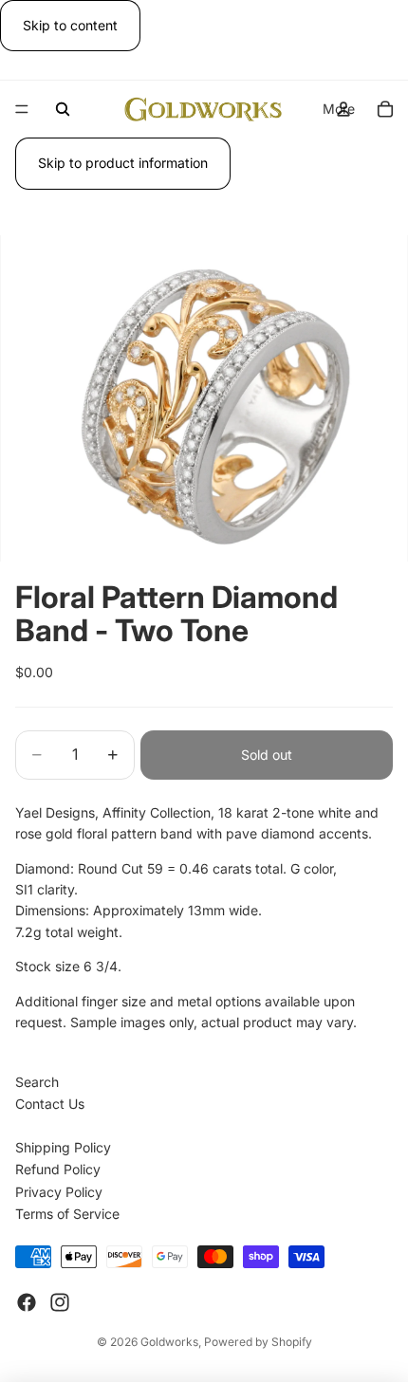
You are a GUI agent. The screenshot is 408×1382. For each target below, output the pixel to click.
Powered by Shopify (258, 1342)
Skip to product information (123, 163)
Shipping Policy (63, 1147)
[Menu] (22, 110)
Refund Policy (58, 1169)
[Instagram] (59, 1302)
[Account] (343, 109)
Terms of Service (67, 1214)
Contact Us (49, 1104)
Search (37, 1082)
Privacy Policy (58, 1192)
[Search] (62, 109)
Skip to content (70, 25)
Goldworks (169, 1342)
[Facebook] (26, 1302)
